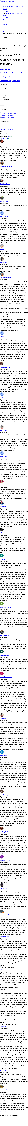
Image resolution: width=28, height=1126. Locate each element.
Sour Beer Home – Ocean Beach (13, 6)
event (8, 69)
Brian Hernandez (5, 635)
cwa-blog (3, 69)
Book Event (6, 22)
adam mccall (4, 533)
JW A (1, 969)
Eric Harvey (3, 888)
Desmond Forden (5, 277)
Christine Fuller (5, 184)
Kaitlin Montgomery (6, 677)
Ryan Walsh (3, 559)
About (5, 9)
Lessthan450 (4, 1090)
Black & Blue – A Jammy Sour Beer (12, 73)
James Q (3, 1026)
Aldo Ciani (3, 506)
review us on (4, 138)
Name (5, 88)
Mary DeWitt (4, 1070)
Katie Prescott (4, 216)
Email (4, 95)
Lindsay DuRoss (5, 832)
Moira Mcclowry (5, 655)
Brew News (6, 20)
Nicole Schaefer (5, 367)
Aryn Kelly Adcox (5, 936)
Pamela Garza (4, 485)
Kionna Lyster (4, 201)
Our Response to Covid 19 (14, 13)
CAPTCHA (6, 99)
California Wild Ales (6, 129)
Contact (5, 24)
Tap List (5, 17)
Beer (4, 15)
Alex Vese (3, 249)
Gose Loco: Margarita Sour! (10, 81)
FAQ (7, 11)
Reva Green (3, 430)
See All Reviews (5, 1112)
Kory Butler (3, 262)
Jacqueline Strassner (7, 915)
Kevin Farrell (4, 456)
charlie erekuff (4, 145)
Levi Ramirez (4, 718)
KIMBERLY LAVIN (5, 860)
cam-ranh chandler (6, 166)
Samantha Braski (5, 607)
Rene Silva (3, 755)
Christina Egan (4, 795)
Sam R (2, 397)
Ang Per (2, 336)
